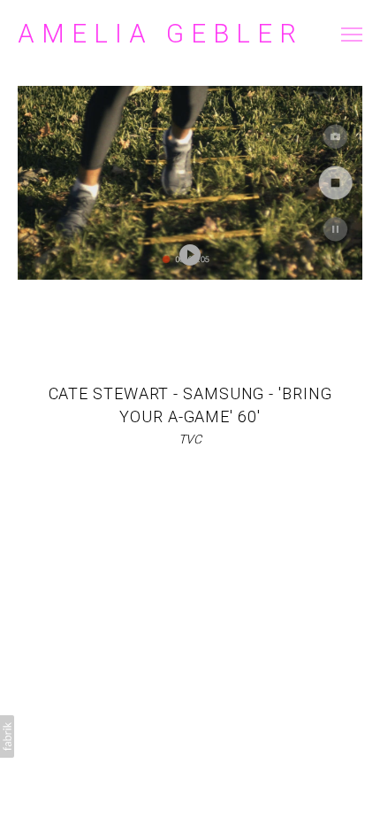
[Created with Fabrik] (7, 736)
